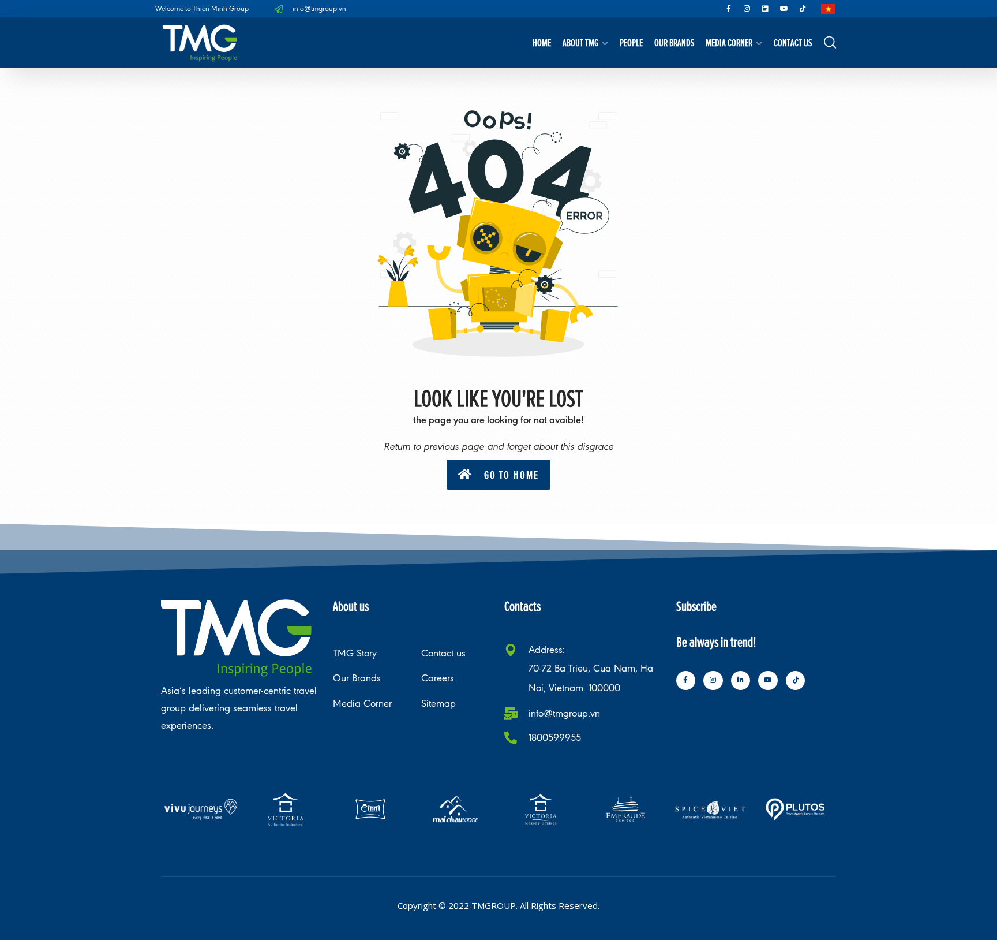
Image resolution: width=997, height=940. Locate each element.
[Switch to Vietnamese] (828, 9)
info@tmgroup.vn (564, 713)
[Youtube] (784, 8)
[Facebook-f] (728, 8)
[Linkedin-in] (741, 681)
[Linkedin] (765, 8)
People (631, 42)
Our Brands (674, 42)
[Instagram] (747, 8)
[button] (498, 475)
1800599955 (555, 738)
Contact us (793, 42)
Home (542, 42)
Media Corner (729, 42)
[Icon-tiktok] (802, 8)
